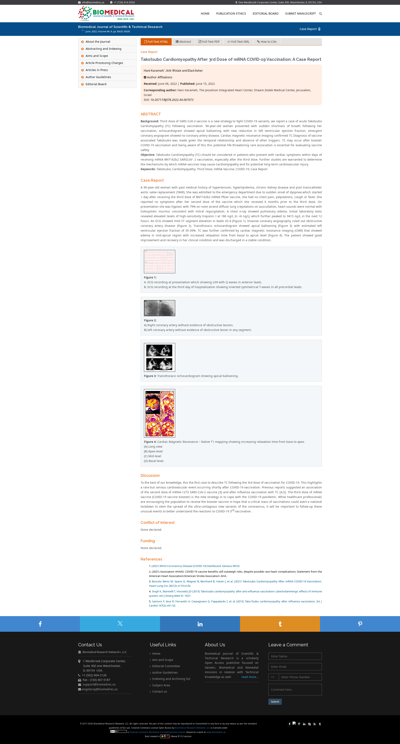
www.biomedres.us (216, 732)
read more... (250, 677)
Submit (275, 701)
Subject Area (160, 685)
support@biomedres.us (99, 685)
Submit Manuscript (300, 13)
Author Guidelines (164, 673)
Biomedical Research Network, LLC (192, 727)
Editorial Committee (165, 666)
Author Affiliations (159, 77)
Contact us (159, 692)
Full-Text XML (239, 42)
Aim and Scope (162, 660)
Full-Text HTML (157, 42)
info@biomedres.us (93, 2)
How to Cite (268, 42)
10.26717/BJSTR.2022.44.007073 (172, 100)
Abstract (185, 42)
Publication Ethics (231, 13)
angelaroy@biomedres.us (99, 689)
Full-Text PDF (210, 42)
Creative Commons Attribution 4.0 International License (157, 732)
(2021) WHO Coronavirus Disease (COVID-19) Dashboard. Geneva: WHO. (196, 566)
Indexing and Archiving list (170, 679)
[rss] (314, 723)
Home (205, 13)
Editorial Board (266, 13)
